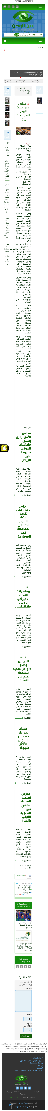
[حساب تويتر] (5, 7)
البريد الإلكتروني (27, 1025)
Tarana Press (23, 1103)
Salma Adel (21, 875)
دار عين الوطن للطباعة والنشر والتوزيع (29, 1070)
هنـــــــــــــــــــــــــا (18, 495)
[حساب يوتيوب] (17, 7)
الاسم (29, 1014)
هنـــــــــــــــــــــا (19, 861)
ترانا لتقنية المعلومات (21, 1106)
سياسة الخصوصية (36, 1063)
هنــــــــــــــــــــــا (19, 718)
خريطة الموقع (38, 1058)
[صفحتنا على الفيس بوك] (9, 7)
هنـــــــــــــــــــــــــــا (18, 646)
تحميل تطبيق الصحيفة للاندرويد (31, 1060)
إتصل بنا (40, 1068)
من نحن (40, 1065)
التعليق (28, 988)
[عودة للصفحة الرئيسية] (23, 20)
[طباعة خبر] (17, 883)
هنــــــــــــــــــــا (19, 783)
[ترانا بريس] (11, 1106)
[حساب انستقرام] (13, 7)
